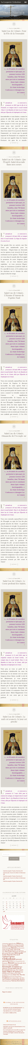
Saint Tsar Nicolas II (13, 975)
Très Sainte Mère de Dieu (17, 978)
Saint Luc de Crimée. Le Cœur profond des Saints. (14, 582)
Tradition (5, 978)
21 (20, 905)
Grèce (4, 948)
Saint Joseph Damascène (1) (9, 1024)
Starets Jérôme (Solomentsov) (14, 976)
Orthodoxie (8, 959)
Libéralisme (5, 950)
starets (6, 976)
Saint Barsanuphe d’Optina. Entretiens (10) (13, 870)
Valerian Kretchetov (18, 981)
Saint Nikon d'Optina (11, 972)
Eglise (9, 945)
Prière (11, 961)
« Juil (4, 911)
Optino (11, 957)
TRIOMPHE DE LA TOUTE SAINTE (12, 1011)
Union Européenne (6, 980)
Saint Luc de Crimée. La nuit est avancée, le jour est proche (14, 719)
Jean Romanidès (20, 948)
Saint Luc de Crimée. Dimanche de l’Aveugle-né (14, 434)
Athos (18, 943)
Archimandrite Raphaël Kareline (9, 943)
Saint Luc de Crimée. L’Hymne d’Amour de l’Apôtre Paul (14, 295)
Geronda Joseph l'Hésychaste (15, 946)
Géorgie (8, 948)
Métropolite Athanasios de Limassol (15, 951)
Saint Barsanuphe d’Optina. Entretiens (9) (12, 876)
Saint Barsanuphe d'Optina (10, 966)
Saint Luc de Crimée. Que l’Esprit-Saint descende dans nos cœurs (14, 162)
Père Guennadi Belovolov (19, 961)
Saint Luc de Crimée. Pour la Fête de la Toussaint (14, 32)
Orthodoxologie (14, 1021)
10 (6, 903)
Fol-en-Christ (14, 945)
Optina (5, 957)
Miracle (10, 950)
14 (20, 903)
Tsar (3, 979)
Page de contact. (7, 992)
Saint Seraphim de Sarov (12, 973)
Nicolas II (17, 955)
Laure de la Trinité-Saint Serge (11, 949)
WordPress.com (17, 1043)
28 (20, 907)
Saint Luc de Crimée (16, 970)
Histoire (14, 948)
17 (6, 905)
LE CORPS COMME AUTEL (10, 1012)
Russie (11, 963)
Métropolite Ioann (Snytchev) (12, 954)
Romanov (5, 963)
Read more (14, 142)
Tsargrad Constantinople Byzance (15, 979)
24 (6, 907)
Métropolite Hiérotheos (8, 953)
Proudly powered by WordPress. (12, 1042)
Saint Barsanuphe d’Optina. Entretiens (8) (12, 881)
